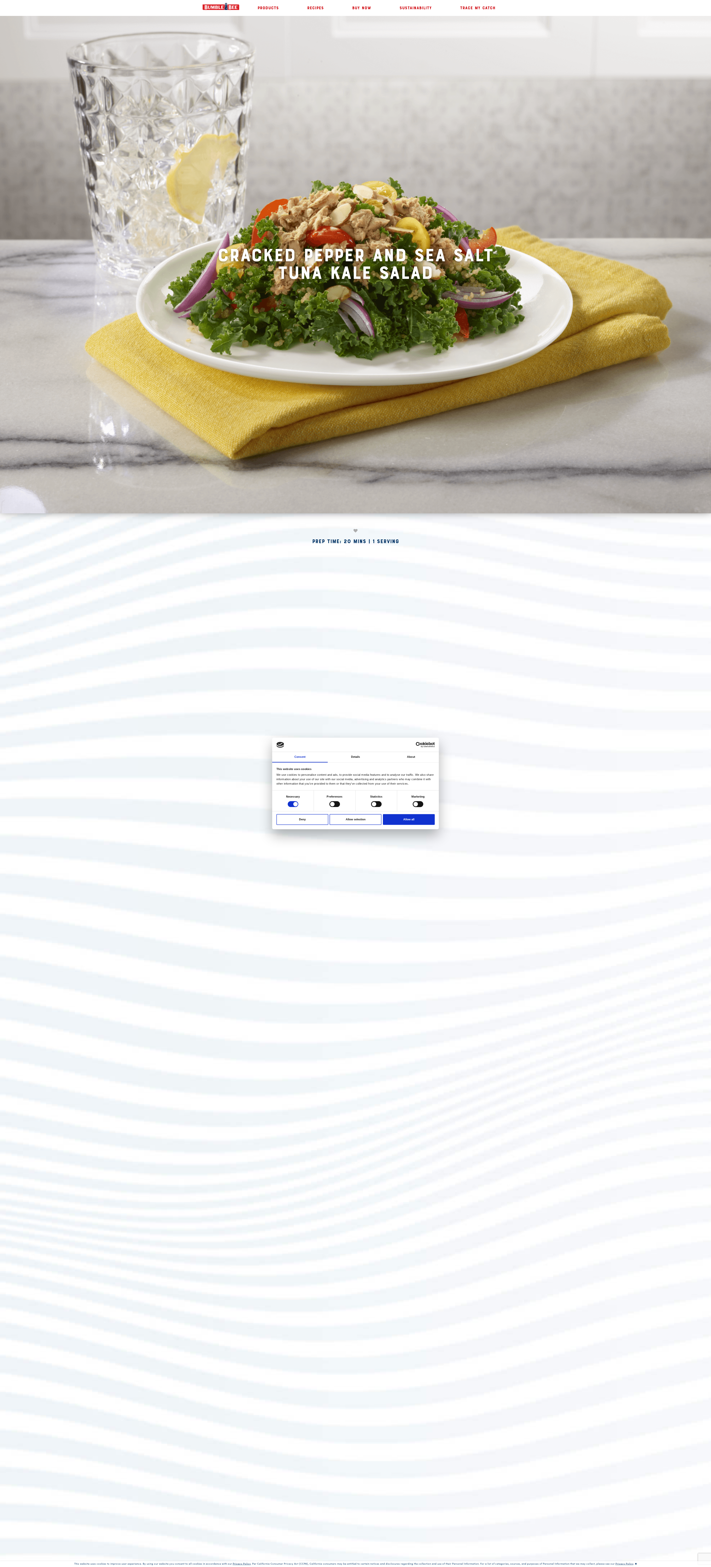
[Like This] (355, 530)
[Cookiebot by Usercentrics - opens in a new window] (418, 745)
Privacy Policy (242, 1563)
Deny (302, 819)
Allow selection (355, 819)
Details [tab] (355, 757)
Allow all (408, 819)
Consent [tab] (300, 757)
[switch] (334, 804)
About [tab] (411, 757)
